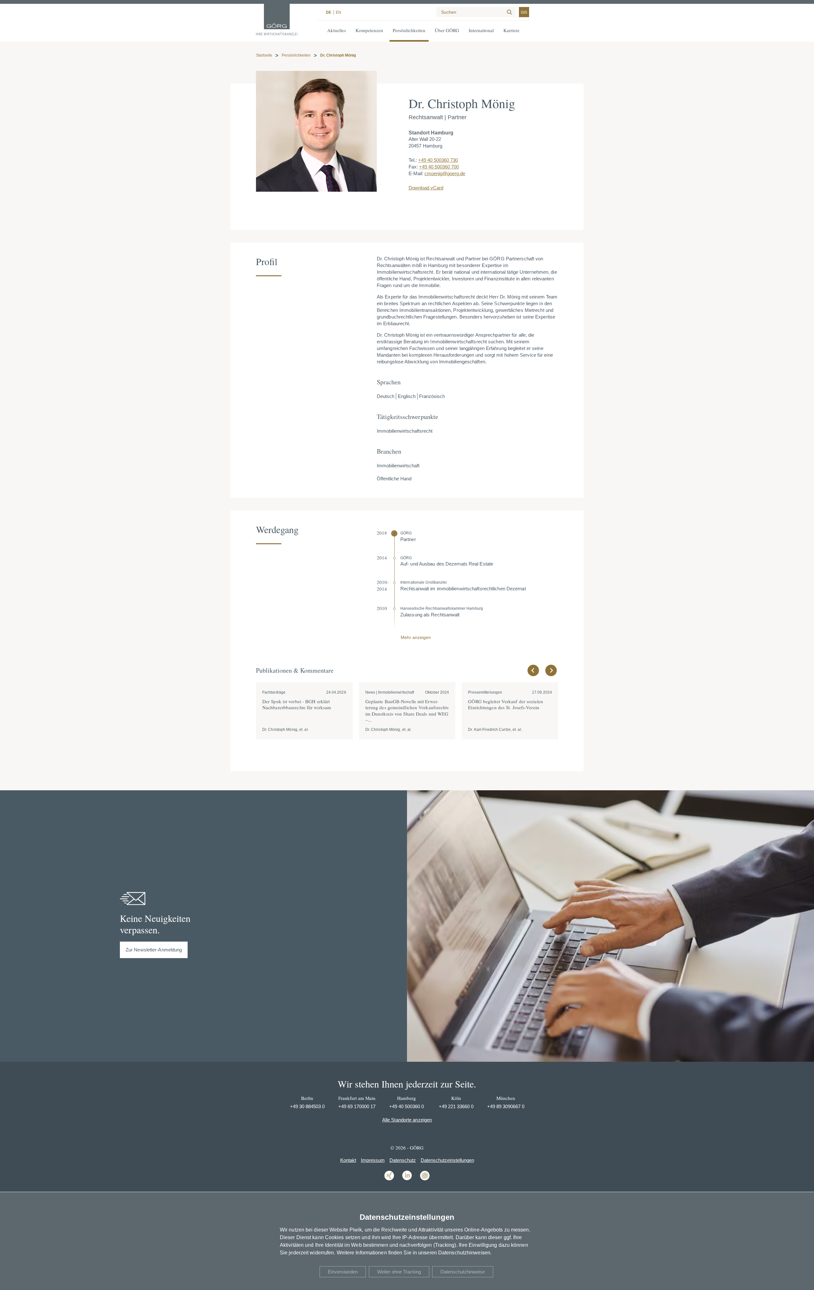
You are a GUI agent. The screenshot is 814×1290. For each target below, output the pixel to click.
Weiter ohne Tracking (399, 1271)
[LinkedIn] (407, 1180)
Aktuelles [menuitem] (336, 30)
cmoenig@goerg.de (444, 173)
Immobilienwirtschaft (398, 465)
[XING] (389, 1180)
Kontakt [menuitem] (348, 1160)
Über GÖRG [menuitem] (447, 30)
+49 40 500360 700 (439, 166)
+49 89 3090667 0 (505, 1106)
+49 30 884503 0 (307, 1106)
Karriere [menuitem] (511, 30)
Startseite (264, 55)
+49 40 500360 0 (406, 1106)
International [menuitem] (481, 30)
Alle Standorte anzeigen (407, 1119)
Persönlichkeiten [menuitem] (409, 30)
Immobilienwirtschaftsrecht (404, 431)
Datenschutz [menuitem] (403, 1160)
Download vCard (426, 187)
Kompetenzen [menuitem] (369, 30)
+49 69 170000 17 (357, 1106)
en (338, 12)
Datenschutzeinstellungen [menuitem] (447, 1160)
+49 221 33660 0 (456, 1106)
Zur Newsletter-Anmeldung (154, 949)
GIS (524, 12)
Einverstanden (343, 1271)
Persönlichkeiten (296, 55)
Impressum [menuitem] (373, 1160)
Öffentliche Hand (394, 478)
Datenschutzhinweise (462, 1271)
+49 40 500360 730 (438, 160)
